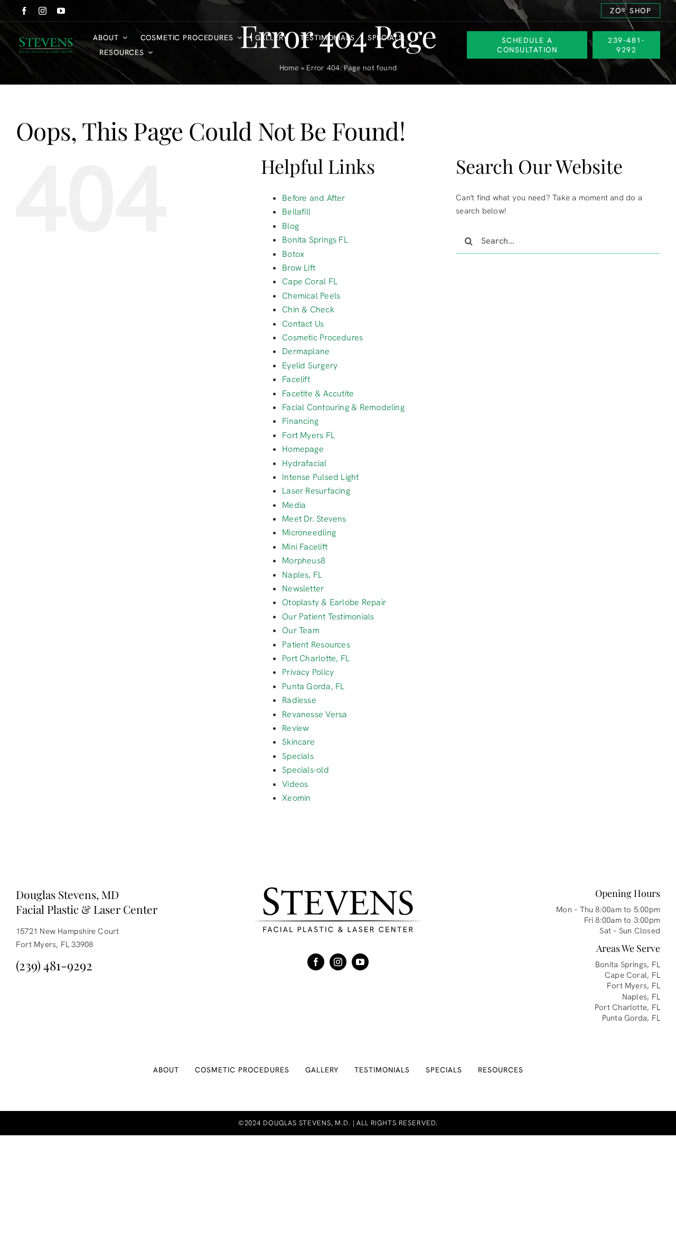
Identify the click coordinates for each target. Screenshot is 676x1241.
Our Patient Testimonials (328, 616)
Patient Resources (316, 644)
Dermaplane (306, 351)
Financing (300, 421)
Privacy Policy (308, 672)
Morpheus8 (303, 560)
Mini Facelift (304, 546)
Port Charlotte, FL (316, 658)
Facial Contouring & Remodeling (343, 407)
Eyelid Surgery (309, 365)
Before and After (313, 197)
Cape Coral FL (309, 281)
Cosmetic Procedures (322, 337)
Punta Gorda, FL (313, 686)
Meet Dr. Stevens (314, 518)
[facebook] (24, 11)
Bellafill (296, 211)
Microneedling (309, 532)
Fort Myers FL (308, 435)
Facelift (296, 379)
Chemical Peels (311, 295)
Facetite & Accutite (318, 393)
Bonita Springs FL (315, 239)
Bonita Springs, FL (627, 964)
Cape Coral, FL (632, 975)
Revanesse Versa (314, 714)
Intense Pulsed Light (320, 477)
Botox (293, 254)
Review (295, 728)
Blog (290, 225)
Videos (295, 784)
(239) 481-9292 (54, 965)
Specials (298, 756)
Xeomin (296, 797)
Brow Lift (298, 267)
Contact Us (303, 323)
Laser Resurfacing (316, 490)
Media (294, 505)
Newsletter (303, 588)
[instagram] (42, 11)
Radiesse (299, 700)
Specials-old (305, 769)
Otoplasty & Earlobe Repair (334, 602)
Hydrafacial (304, 463)
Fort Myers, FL (633, 985)
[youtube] (61, 11)
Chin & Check (308, 309)
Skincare (298, 741)
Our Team (301, 630)
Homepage (303, 449)
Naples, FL (302, 574)
